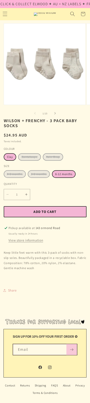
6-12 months (63, 174)
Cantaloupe (31, 158)
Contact (10, 385)
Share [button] (12, 290)
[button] (72, 14)
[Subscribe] (71, 349)
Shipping (40, 385)
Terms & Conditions (45, 393)
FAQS (54, 385)
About (67, 385)
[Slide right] (55, 113)
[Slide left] (35, 113)
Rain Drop (54, 158)
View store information (26, 240)
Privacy (80, 385)
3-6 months (40, 175)
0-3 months (16, 175)
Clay (10, 157)
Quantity (10, 184)
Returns (25, 385)
